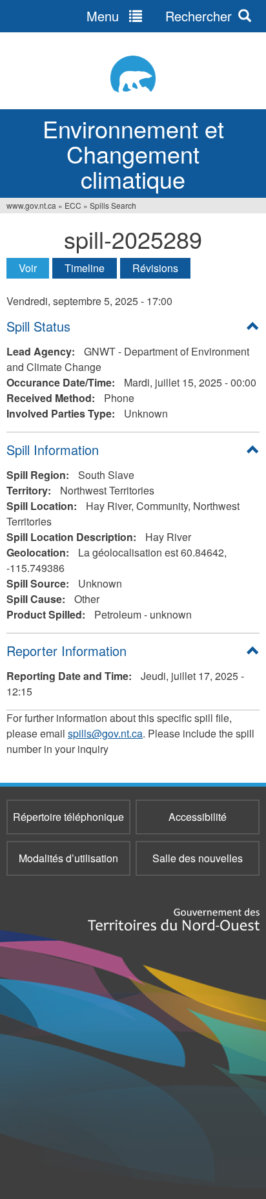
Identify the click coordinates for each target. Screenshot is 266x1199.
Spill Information (52, 449)
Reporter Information (66, 650)
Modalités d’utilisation (68, 858)
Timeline (85, 267)
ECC (73, 205)
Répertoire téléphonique (68, 816)
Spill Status (38, 326)
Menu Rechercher (159, 15)
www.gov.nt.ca (31, 205)
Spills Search (113, 205)
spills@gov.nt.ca (105, 733)
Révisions (155, 267)
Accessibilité (198, 816)
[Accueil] (133, 74)
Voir (34, 267)
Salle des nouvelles (197, 858)
